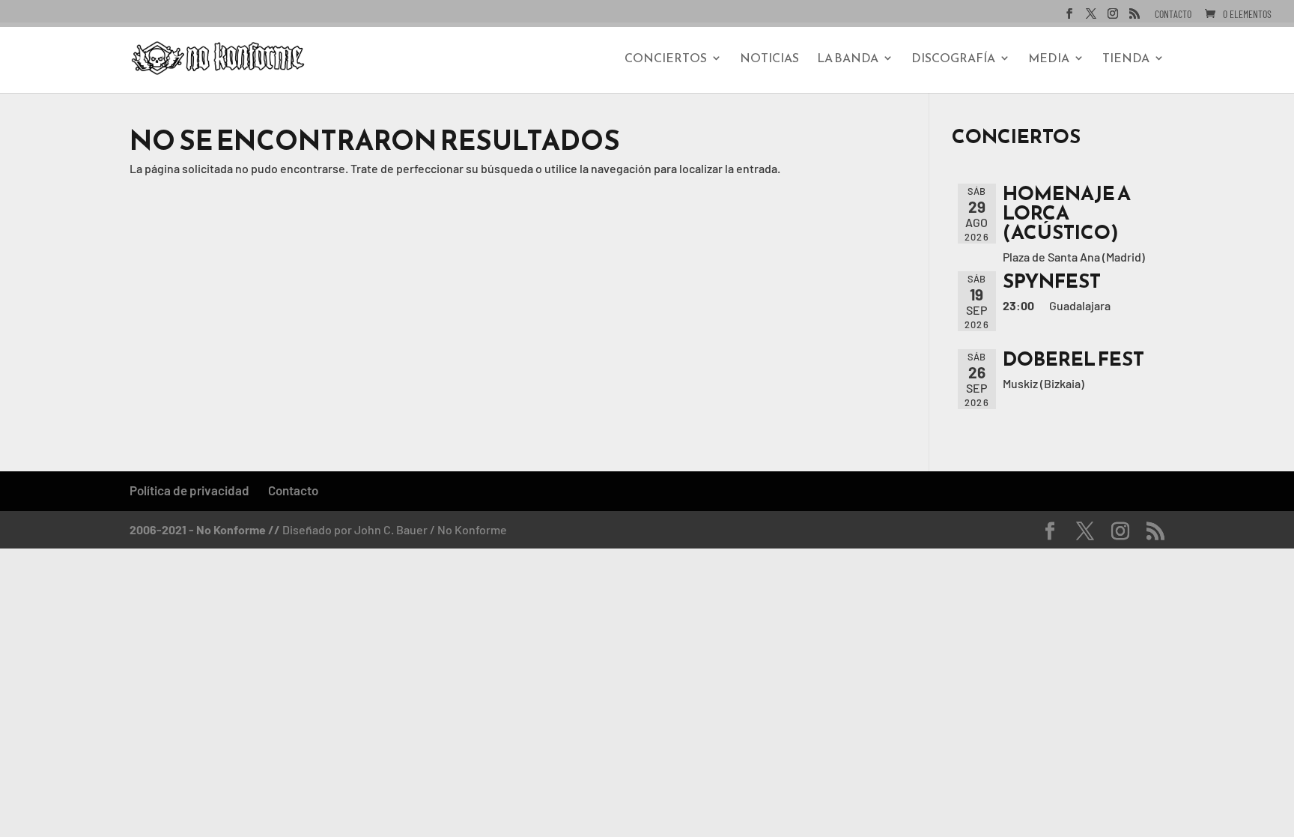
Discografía (953, 59)
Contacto (1173, 14)
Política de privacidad (189, 490)
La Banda (847, 59)
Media (1048, 59)
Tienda (1125, 59)
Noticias (769, 59)
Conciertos (666, 59)
